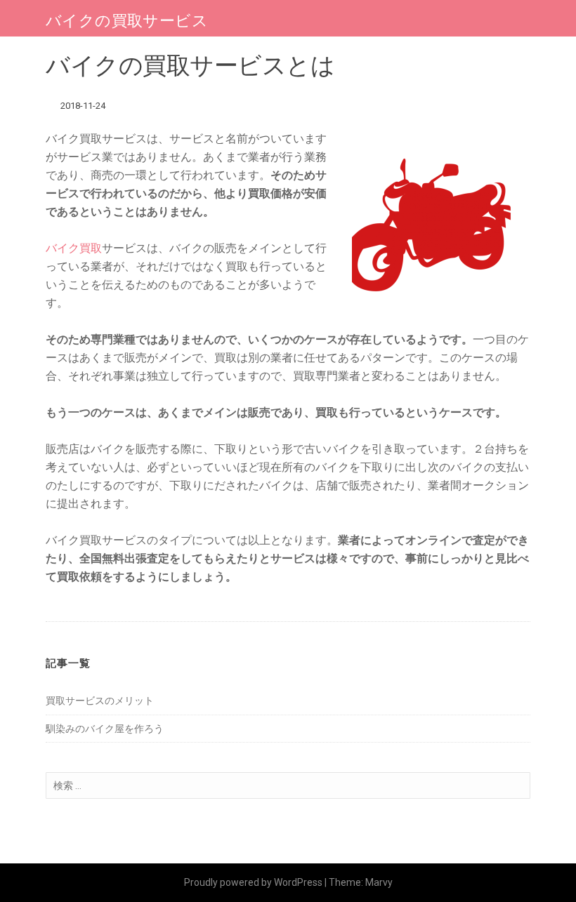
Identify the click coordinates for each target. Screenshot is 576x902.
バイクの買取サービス (127, 20)
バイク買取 (74, 248)
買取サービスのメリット (100, 700)
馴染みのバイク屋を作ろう (105, 728)
